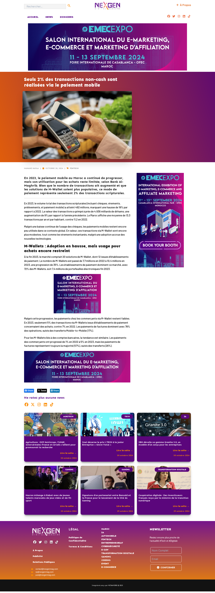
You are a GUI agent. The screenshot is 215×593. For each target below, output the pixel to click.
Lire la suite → (68, 453)
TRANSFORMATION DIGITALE (172, 469)
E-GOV (104, 549)
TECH (127, 416)
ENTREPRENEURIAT (112, 543)
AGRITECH (68, 416)
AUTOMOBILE (108, 536)
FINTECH (74, 168)
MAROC (105, 529)
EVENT (105, 563)
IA (185, 416)
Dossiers (66, 16)
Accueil (32, 16)
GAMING (69, 469)
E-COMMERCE (108, 567)
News (49, 16)
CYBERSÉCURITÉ (110, 546)
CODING (105, 560)
